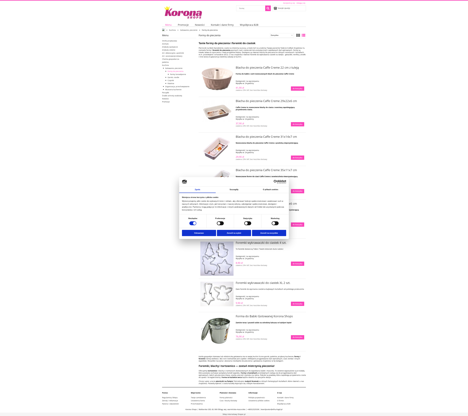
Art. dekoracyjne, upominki (173, 53)
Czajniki (171, 80)
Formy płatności (226, 397)
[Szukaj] (268, 8)
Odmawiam (199, 233)
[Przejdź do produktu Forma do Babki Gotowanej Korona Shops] (217, 331)
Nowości (165, 99)
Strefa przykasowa (169, 41)
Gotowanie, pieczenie (173, 68)
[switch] (220, 223)
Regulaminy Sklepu (170, 397)
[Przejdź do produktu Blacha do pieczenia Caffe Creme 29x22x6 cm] (217, 112)
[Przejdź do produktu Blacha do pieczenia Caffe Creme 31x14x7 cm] (217, 149)
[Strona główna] (183, 12)
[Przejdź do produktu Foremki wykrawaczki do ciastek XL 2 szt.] (217, 294)
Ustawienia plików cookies (259, 400)
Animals (165, 44)
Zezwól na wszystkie (269, 233)
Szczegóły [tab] (234, 189)
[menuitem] (168, 24)
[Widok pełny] (303, 35)
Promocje (166, 102)
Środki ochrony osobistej (172, 95)
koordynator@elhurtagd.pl (272, 409)
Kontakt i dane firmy (285, 397)
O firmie (280, 400)
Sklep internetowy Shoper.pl (234, 414)
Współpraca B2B (283, 404)
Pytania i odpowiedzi (170, 404)
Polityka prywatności (256, 397)
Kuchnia (165, 65)
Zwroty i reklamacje (170, 400)
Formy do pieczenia (175, 71)
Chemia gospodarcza (170, 59)
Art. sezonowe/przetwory (172, 56)
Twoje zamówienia (198, 397)
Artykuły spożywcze (170, 47)
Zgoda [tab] (197, 189)
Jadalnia (165, 62)
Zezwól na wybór (234, 233)
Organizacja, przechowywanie (177, 86)
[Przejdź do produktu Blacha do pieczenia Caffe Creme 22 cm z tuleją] (217, 79)
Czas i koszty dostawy (228, 400)
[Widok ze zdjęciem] (298, 35)
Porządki (165, 92)
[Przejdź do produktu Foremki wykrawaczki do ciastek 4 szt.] (217, 259)
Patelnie (171, 83)
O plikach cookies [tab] (270, 189)
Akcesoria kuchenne (173, 89)
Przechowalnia (197, 404)
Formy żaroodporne (178, 74)
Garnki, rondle (173, 77)
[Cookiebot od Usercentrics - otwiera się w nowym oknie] (275, 182)
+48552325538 (253, 409)
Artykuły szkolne (168, 50)
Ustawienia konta (198, 400)
